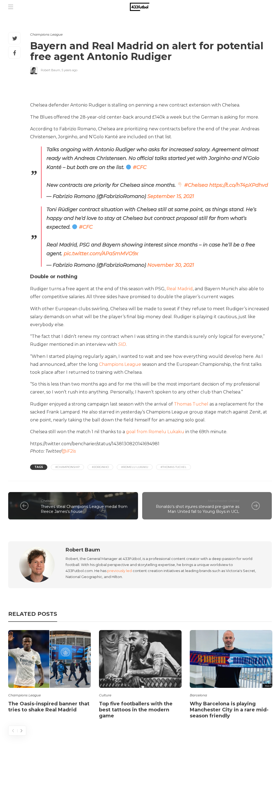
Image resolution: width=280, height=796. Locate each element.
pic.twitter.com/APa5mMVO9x (101, 254)
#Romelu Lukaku (134, 467)
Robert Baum (50, 70)
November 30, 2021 (170, 265)
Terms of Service (208, 770)
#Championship (67, 467)
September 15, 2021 (170, 196)
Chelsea (47, 501)
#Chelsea (196, 185)
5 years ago (69, 70)
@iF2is (69, 451)
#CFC (140, 167)
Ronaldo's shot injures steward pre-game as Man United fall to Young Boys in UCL (197, 509)
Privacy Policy (252, 770)
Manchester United (223, 501)
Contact (171, 770)
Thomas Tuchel (191, 404)
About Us (142, 770)
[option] (49, 672)
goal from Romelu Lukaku (155, 431)
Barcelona (198, 695)
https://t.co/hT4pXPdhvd (238, 185)
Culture (105, 695)
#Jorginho (100, 467)
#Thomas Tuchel (173, 467)
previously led (119, 570)
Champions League (46, 34)
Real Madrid (180, 288)
